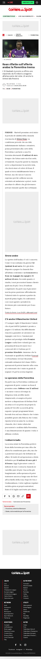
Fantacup (7, 618)
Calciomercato (8, 598)
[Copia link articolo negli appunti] (22, 496)
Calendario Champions (30, 631)
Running (25, 592)
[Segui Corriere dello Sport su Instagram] (25, 645)
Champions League (10, 590)
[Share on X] (9, 496)
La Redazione (8, 627)
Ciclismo (26, 598)
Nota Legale (8, 629)
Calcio (10, 35)
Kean (8, 89)
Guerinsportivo (8, 614)
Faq (5, 639)
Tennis (25, 590)
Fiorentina (35, 35)
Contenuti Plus (9, 16)
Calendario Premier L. (30, 635)
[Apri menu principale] (3, 2)
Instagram (19, 649)
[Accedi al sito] (37, 2)
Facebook (12, 649)
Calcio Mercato (19, 35)
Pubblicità (26, 611)
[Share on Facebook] (5, 496)
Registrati (26, 618)
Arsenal (35, 355)
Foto (24, 627)
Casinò (25, 637)
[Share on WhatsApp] (14, 496)
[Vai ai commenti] (28, 496)
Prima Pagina (27, 607)
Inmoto (6, 609)
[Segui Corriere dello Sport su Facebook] (16, 645)
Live (11, 2)
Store (25, 609)
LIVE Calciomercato (25, 16)
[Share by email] (18, 496)
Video (25, 625)
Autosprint (7, 607)
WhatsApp (29, 649)
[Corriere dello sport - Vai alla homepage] (20, 9)
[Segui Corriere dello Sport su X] (20, 645)
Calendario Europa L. (29, 633)
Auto (5, 605)
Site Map (26, 616)
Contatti (6, 625)
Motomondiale (27, 586)
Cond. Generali (8, 637)
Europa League (9, 592)
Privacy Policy (8, 635)
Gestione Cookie (9, 631)
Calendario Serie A (29, 629)
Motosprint (7, 611)
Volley (25, 594)
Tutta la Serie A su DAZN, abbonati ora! (21, 312)
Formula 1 (26, 584)
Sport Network (8, 616)
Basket (25, 588)
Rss (24, 614)
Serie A (6, 586)
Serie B (6, 588)
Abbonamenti (27, 605)
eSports (25, 596)
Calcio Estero (8, 596)
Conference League (10, 594)
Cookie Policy (8, 633)
